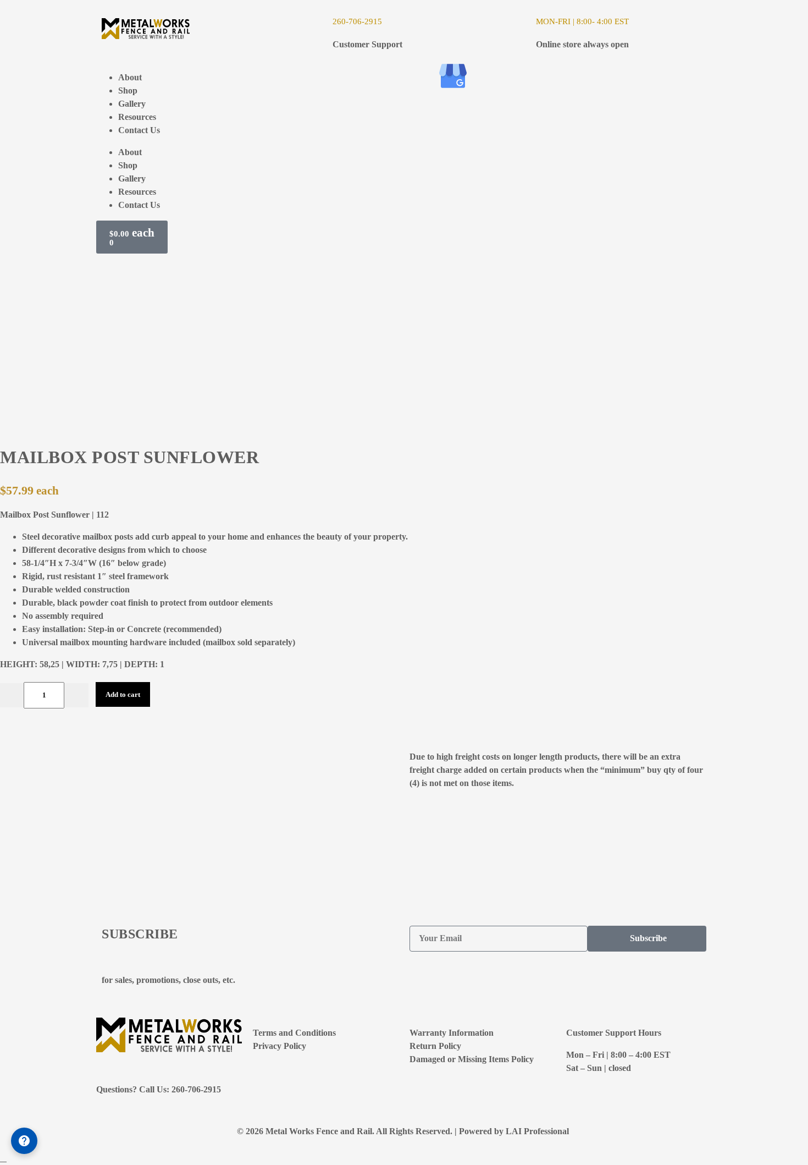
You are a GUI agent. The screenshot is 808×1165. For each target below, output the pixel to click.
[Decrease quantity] (12, 695)
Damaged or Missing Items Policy (471, 1059)
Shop (127, 90)
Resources (137, 117)
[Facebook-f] (423, 76)
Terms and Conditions (294, 1032)
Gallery (132, 103)
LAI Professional (538, 1131)
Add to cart (123, 694)
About (130, 77)
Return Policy (435, 1046)
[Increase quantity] (76, 695)
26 (337, 21)
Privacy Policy (279, 1046)
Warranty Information (451, 1032)
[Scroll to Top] (3, 1158)
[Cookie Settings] (24, 1141)
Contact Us (139, 130)
